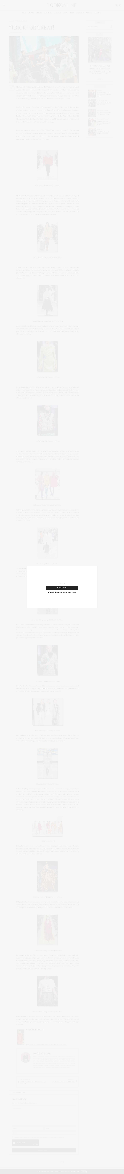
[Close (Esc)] (61, 588)
